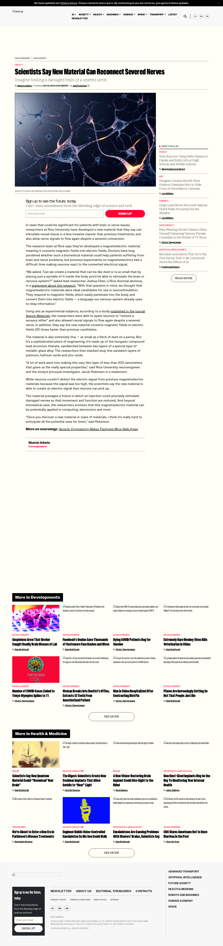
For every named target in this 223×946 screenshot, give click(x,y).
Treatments (19, 827)
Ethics (163, 152)
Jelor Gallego (173, 790)
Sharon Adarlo (24, 85)
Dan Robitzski (22, 649)
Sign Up (125, 214)
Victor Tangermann (171, 242)
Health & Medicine (22, 58)
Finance (163, 201)
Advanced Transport (183, 871)
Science (128, 14)
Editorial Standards (113, 891)
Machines (113, 14)
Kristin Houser (72, 790)
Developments (39, 58)
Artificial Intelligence (172, 250)
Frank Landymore (171, 267)
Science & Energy (180, 900)
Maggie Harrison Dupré (173, 169)
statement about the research (54, 285)
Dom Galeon (122, 790)
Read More (183, 278)
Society (84, 14)
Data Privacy (166, 225)
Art (161, 176)
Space (141, 14)
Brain (15, 771)
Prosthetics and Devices (178, 771)
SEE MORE (111, 716)
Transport (157, 14)
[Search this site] (185, 16)
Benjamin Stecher (24, 841)
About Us (84, 891)
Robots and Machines (183, 895)
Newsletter (80, 18)
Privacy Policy (68, 3)
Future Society (179, 883)
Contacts (144, 891)
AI (73, 14)
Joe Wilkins (167, 193)
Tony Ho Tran (172, 841)
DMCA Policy (100, 900)
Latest (172, 14)
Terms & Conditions (80, 900)
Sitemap (114, 900)
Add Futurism (80, 85)
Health (97, 14)
